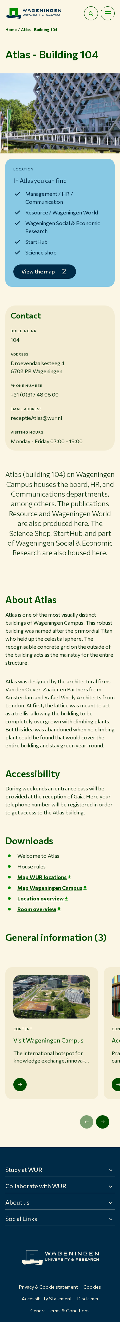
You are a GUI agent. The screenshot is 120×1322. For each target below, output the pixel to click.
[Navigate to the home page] (33, 13)
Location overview (40, 898)
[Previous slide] (86, 1122)
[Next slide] (102, 1122)
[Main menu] (108, 13)
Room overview (36, 909)
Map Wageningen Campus (49, 887)
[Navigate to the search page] (91, 13)
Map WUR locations (42, 877)
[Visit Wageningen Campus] (20, 1084)
